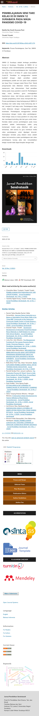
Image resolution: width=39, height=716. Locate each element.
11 (17, 433)
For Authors (6, 633)
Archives (11, 7)
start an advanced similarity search (22, 438)
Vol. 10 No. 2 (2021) (22, 7)
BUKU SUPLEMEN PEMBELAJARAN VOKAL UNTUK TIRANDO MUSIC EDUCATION (21, 365)
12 (19, 433)
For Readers (7, 630)
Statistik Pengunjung (13, 447)
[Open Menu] (2, 2)
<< (3, 433)
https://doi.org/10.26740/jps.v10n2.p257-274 (20, 43)
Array (34, 298)
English (5, 614)
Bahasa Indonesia (9, 617)
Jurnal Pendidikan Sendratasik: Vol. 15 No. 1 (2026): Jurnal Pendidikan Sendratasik (19, 336)
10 (15, 433)
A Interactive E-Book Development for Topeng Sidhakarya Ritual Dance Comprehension (21, 398)
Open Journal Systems (10, 602)
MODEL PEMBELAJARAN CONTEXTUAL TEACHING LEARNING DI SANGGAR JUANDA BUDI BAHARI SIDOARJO (21, 422)
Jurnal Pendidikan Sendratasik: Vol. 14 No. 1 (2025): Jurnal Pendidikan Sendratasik (19, 402)
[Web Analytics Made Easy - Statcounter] (4, 447)
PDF (6, 229)
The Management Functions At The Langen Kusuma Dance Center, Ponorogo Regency (20, 342)
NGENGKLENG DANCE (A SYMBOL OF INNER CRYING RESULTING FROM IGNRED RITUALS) (21, 410)
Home (4, 7)
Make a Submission (11, 593)
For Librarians (7, 636)
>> (22, 433)
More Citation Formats (11, 258)
